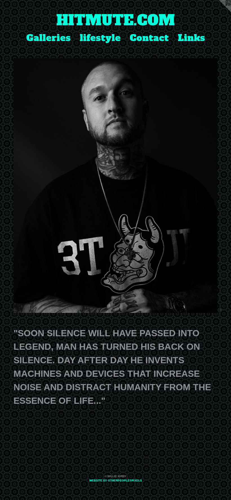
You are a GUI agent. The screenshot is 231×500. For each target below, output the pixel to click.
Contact (149, 38)
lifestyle (100, 38)
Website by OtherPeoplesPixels (115, 480)
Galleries (48, 38)
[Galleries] (115, 185)
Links (191, 38)
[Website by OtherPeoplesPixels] (219, 11)
